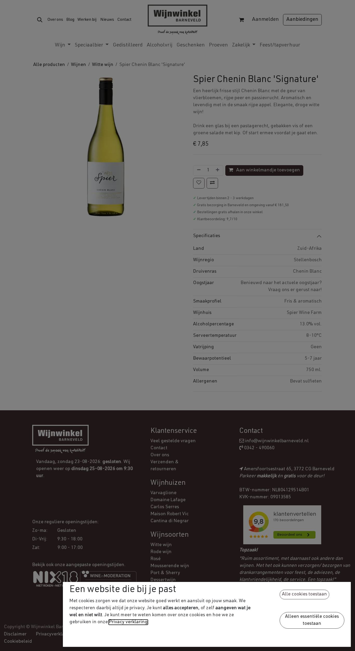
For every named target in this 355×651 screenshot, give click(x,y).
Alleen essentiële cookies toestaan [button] (312, 620)
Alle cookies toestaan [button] (304, 594)
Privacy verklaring (128, 622)
